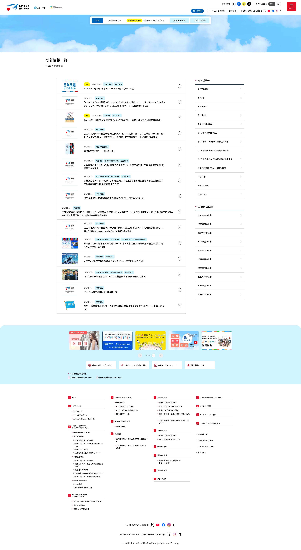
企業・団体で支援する (81, 509)
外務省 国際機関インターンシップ (109, 378)
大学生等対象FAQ (81, 449)
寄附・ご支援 (197, 11)
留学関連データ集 (122, 414)
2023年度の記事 (205, 241)
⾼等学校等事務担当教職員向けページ (89, 473)
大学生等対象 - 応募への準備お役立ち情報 (89, 444)
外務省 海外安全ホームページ (80, 378)
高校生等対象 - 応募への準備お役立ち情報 (89, 465)
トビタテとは (78, 411)
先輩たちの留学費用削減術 (169, 410)
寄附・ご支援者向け (206, 124)
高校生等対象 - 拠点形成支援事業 (87, 476)
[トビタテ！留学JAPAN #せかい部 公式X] (169, 534)
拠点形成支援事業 (80, 480)
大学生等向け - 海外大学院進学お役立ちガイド (131, 446)
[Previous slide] (140, 355)
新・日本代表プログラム (146, 20)
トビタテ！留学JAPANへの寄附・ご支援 (87, 501)
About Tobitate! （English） (84, 419)
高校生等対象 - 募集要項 (84, 460)
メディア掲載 (203, 185)
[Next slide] (161, 355)
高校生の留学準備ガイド (168, 435)
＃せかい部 (202, 194)
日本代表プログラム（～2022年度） (212, 168)
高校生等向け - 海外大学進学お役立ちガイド (131, 440)
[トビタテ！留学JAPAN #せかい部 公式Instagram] (174, 534)
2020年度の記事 (205, 268)
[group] (93, 340)
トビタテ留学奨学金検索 (125, 406)
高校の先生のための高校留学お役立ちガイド (169, 461)
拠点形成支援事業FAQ (83, 487)
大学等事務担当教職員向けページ (87, 453)
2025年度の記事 (205, 224)
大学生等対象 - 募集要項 (84, 440)
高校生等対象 (78, 457)
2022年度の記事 (205, 250)
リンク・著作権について (206, 446)
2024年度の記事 (205, 232)
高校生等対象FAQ (81, 470)
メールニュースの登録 (217, 11)
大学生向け (202, 106)
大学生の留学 (200, 20)
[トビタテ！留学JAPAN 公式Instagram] (277, 11)
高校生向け (202, 115)
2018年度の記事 (205, 285)
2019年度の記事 (205, 276)
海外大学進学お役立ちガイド (169, 439)
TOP (97, 20)
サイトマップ (202, 453)
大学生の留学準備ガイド (168, 402)
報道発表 (201, 176)
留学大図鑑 (120, 402)
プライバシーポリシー (205, 440)
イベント (201, 97)
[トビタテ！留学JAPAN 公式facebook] (273, 11)
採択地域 (78, 484)
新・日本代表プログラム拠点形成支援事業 (215, 159)
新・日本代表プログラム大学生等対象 (213, 141)
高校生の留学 (179, 20)
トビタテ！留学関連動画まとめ (127, 410)
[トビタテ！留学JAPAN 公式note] (280, 11)
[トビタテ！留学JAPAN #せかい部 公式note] (180, 534)
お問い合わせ (203, 434)
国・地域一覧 (120, 426)
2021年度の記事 (205, 259)
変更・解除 (232, 11)
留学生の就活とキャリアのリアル (170, 406)
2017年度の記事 (205, 294)
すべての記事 (203, 89)
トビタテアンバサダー (81, 415)
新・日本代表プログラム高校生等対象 (213, 150)
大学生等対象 (78, 436)
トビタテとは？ (115, 20)
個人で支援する (79, 505)
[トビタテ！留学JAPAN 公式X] (265, 11)
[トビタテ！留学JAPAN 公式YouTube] (269, 11)
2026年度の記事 (205, 215)
